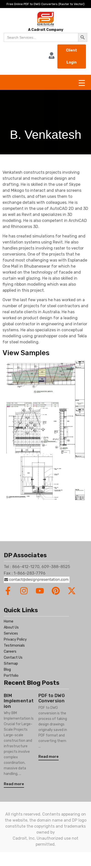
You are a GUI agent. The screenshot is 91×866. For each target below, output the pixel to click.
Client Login (71, 56)
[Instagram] (24, 591)
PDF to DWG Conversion (51, 698)
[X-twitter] (71, 591)
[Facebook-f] (8, 591)
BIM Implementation (19, 701)
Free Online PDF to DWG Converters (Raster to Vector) (45, 4)
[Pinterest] (56, 591)
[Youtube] (40, 591)
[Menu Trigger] (82, 83)
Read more (14, 784)
